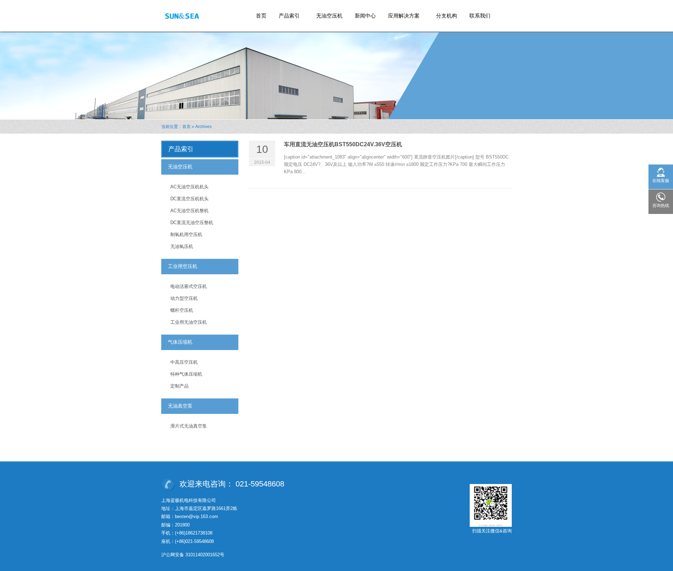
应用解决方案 (401, 18)
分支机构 (446, 16)
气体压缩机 (180, 342)
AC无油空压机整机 (189, 210)
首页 (261, 16)
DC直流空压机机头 (189, 198)
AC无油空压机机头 (189, 186)
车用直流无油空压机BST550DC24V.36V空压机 (343, 144)
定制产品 (179, 386)
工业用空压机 (182, 266)
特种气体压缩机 (186, 374)
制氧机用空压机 (186, 234)
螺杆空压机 (181, 310)
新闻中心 (365, 16)
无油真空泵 (180, 406)
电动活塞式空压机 (188, 286)
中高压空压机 (184, 362)
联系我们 (479, 16)
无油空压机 (329, 16)
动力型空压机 (184, 298)
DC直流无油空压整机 (191, 222)
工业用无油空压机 (188, 322)
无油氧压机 (181, 246)
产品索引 (286, 18)
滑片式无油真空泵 (188, 426)
